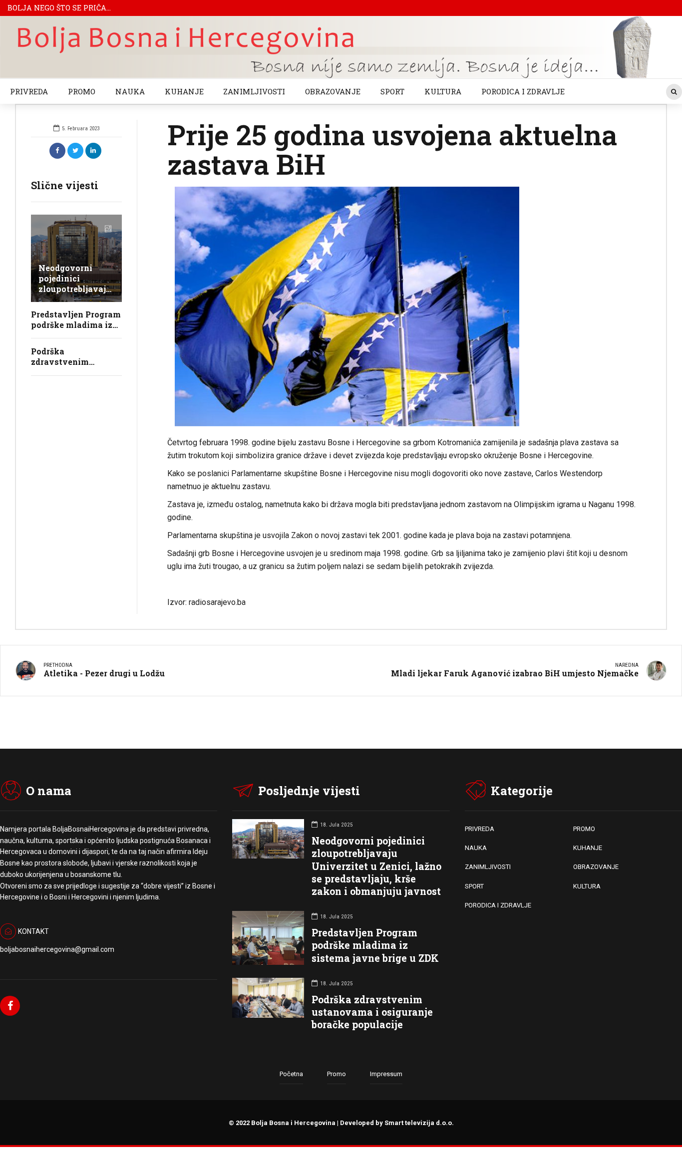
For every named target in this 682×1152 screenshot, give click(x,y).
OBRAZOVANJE (332, 91)
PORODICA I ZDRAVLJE (523, 91)
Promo (336, 1074)
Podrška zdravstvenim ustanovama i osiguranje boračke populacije (372, 1012)
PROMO (81, 91)
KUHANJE (184, 91)
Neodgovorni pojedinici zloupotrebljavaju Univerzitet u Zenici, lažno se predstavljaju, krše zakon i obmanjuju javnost (376, 866)
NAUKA (130, 91)
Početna (291, 1074)
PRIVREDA (29, 91)
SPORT (392, 91)
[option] (402, 306)
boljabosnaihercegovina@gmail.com (57, 949)
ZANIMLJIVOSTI (254, 91)
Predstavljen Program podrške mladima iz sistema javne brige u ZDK (375, 945)
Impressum (386, 1074)
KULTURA (442, 91)
